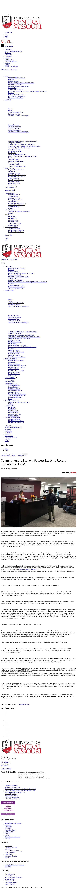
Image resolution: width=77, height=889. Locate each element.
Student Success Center (8, 455)
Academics (8, 99)
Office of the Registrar (15, 206)
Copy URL (73, 472)
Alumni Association (14, 228)
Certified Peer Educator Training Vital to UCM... (31, 772)
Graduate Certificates (14, 130)
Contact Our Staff (10, 884)
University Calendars (11, 61)
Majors (10, 109)
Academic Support (13, 159)
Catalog (7, 65)
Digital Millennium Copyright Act (15, 792)
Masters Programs (13, 125)
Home (6, 449)
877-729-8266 (5, 762)
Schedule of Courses (14, 149)
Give (6, 37)
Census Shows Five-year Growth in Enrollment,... (31, 776)
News (6, 450)
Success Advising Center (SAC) (28, 569)
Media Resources (13, 81)
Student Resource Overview (13, 823)
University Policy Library (12, 797)
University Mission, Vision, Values (18, 86)
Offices (10, 213)
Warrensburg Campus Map (16, 94)
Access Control (9, 881)
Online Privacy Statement (12, 799)
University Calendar (10, 847)
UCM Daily (11, 216)
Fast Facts (11, 79)
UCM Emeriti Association (16, 232)
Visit (6, 34)
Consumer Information (11, 785)
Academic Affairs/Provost (16, 161)
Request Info (8, 32)
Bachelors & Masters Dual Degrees (18, 115)
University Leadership (14, 84)
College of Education (14, 143)
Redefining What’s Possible (16, 77)
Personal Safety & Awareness (13, 877)
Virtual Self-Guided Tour (15, 98)
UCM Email (8, 56)
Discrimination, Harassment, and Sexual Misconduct (20, 789)
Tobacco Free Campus (11, 795)
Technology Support (11, 856)
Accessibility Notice (10, 794)
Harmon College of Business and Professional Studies (24, 146)
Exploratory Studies (14, 114)
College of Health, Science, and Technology (21, 144)
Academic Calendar (14, 164)
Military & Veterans (14, 173)
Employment (8, 854)
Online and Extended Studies (17, 154)
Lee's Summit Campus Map (16, 96)
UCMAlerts (8, 876)
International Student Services (17, 175)
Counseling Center (10, 830)
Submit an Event (13, 220)
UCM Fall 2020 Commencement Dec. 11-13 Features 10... (33, 778)
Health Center (9, 831)
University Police (10, 874)
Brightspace (8, 54)
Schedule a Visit (9, 190)
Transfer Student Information (16, 205)
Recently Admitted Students (16, 176)
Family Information (14, 183)
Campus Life (12, 185)
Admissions (8, 49)
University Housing (14, 181)
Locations (11, 93)
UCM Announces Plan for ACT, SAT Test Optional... (32, 774)
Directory (7, 58)
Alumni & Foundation (11, 227)
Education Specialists (14, 126)
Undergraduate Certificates (16, 112)
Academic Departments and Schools (19, 148)
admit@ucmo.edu (6, 768)
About (6, 76)
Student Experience (14, 195)
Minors (10, 110)
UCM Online (12, 153)
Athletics (7, 63)
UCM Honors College (15, 151)
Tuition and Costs (13, 178)
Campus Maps (9, 59)
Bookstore (8, 825)
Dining (7, 835)
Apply (6, 36)
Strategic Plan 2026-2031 (15, 89)
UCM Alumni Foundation (16, 230)
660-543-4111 (5, 765)
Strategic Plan (12, 88)
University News (13, 222)
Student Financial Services (12, 837)
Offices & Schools (10, 210)
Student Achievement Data (12, 787)
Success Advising (13, 163)
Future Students (9, 168)
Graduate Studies (13, 201)
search (3, 454)
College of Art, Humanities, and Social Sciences (22, 141)
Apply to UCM (10, 187)
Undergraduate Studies (15, 200)
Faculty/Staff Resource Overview (14, 865)
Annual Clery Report (11, 882)
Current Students (9, 193)
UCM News (8, 215)
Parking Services (9, 879)
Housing (7, 833)
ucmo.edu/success (24, 704)
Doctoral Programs (13, 128)
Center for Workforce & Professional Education (22, 156)
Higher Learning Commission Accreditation (21, 83)
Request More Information (16, 170)
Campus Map (8, 846)
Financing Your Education (16, 180)
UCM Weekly (12, 218)
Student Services (13, 196)
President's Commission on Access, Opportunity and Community (27, 91)
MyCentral (8, 53)
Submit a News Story (14, 223)
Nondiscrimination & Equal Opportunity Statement (20, 790)
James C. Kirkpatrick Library (13, 51)
